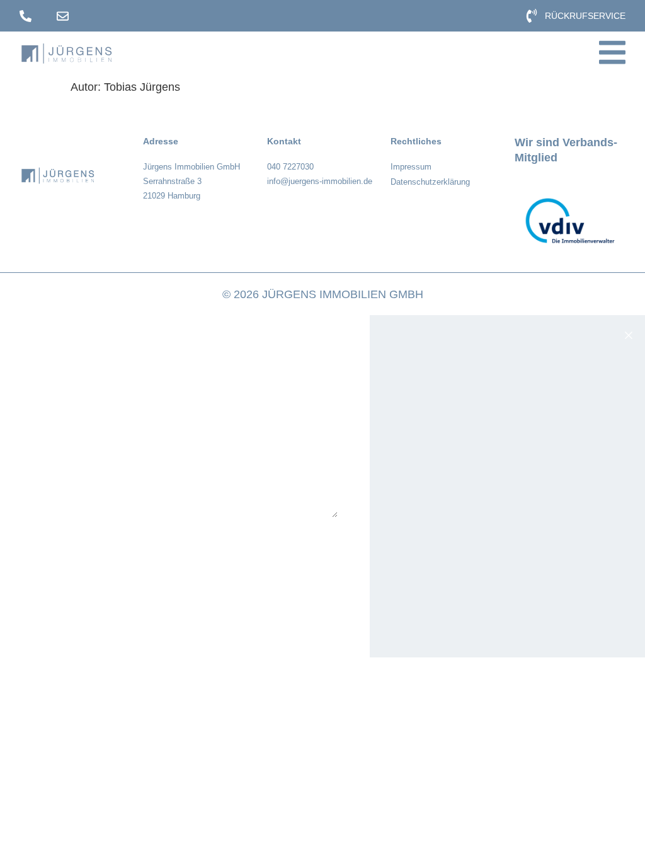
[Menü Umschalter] (612, 52)
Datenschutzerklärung (430, 182)
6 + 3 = (43, 544)
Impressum (411, 166)
